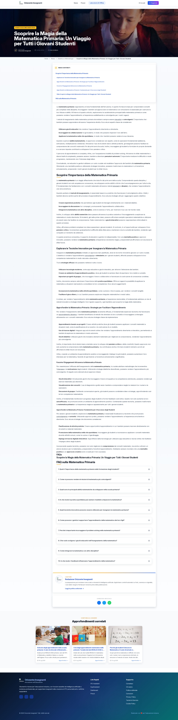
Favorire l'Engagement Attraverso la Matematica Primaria (74, 86)
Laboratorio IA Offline (97, 3)
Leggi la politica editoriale (73, 588)
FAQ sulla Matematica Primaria (66, 98)
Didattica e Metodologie (25, 27)
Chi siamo (129, 687)
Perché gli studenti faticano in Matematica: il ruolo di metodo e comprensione (121, 650)
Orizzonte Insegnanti (24, 50)
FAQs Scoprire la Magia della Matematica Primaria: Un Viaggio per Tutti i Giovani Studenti (84, 94)
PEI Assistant (94, 684)
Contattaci (129, 684)
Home (46, 58)
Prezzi (83, 3)
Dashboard (94, 690)
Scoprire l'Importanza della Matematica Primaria (72, 73)
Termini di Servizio (132, 700)
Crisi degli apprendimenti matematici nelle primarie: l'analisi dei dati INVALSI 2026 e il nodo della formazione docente (89, 650)
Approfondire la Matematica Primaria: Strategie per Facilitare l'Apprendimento (80, 81)
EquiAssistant (95, 687)
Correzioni (129, 694)
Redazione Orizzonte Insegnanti (79, 579)
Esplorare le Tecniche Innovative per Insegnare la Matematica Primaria (78, 77)
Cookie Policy (130, 704)
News (76, 3)
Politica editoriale (131, 690)
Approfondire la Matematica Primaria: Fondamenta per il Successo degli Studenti (81, 90)
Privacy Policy (131, 697)
